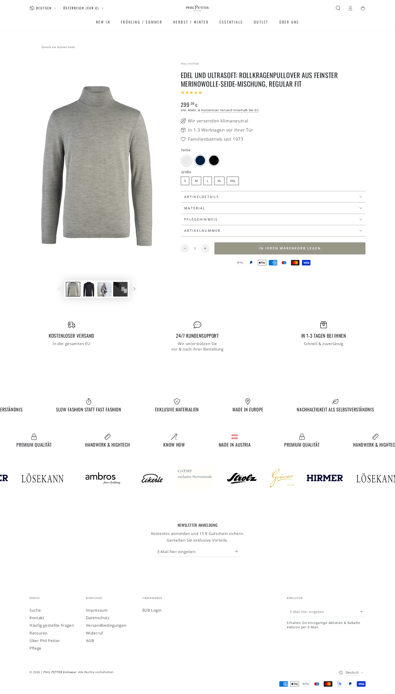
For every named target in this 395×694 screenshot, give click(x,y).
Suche (35, 610)
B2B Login (152, 610)
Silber (186, 160)
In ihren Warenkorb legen (290, 248)
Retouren (38, 633)
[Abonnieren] (238, 551)
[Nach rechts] (134, 289)
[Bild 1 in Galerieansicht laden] (73, 289)
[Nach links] (59, 289)
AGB (90, 640)
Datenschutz (98, 617)
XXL (232, 181)
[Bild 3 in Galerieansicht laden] (104, 289)
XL (219, 181)
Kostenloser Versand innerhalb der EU (230, 110)
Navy (200, 160)
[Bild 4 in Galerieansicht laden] (120, 289)
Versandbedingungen (106, 625)
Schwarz (214, 160)
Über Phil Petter (44, 640)
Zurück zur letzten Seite (58, 47)
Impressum (97, 610)
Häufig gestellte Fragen (51, 625)
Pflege (35, 648)
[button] (338, 8)
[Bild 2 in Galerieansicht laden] (89, 289)
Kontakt (36, 617)
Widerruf (94, 633)
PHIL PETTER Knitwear (60, 672)
